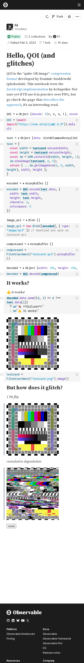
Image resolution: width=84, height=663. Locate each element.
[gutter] (2, 80)
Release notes (51, 652)
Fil (16, 25)
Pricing (11, 638)
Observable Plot (52, 643)
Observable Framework (57, 638)
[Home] (24, 614)
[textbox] (42, 124)
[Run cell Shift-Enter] (77, 120)
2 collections (37, 36)
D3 (44, 648)
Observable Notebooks (21, 633)
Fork (60, 16)
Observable (50, 633)
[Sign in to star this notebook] (69, 16)
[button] (1, 50)
